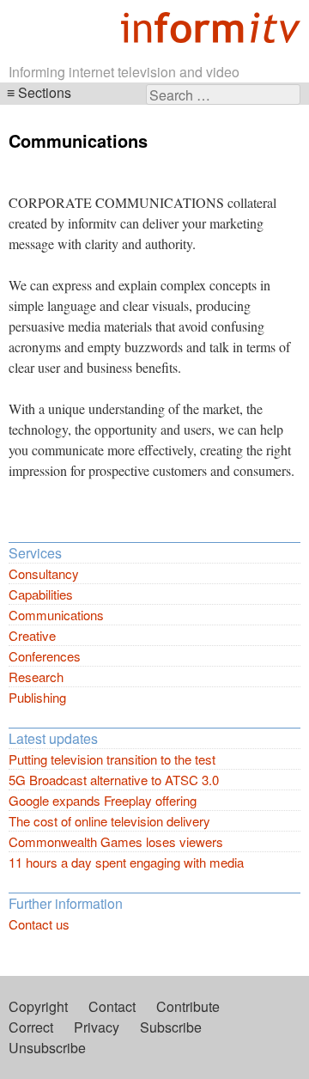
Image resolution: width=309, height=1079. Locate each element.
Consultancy (44, 573)
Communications (56, 615)
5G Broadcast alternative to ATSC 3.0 (114, 780)
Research (36, 677)
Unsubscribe (47, 1048)
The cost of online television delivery (109, 821)
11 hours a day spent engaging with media (126, 862)
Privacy (96, 1027)
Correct (31, 1027)
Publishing (37, 697)
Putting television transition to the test (112, 759)
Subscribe (171, 1027)
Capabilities (41, 594)
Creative (32, 635)
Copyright (38, 1006)
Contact (112, 1006)
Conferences (45, 656)
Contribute (188, 1006)
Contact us (39, 924)
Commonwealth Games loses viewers (116, 841)
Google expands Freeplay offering (103, 800)
